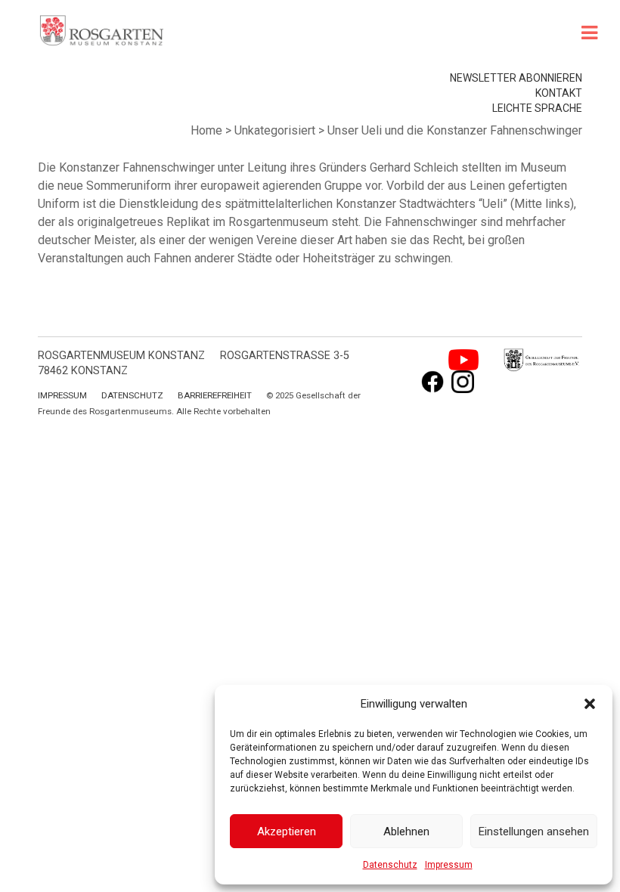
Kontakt (558, 93)
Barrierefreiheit (215, 395)
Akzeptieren (286, 831)
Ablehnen (406, 831)
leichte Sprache (537, 108)
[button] (589, 703)
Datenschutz (390, 864)
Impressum (449, 864)
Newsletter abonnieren (516, 78)
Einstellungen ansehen (534, 831)
